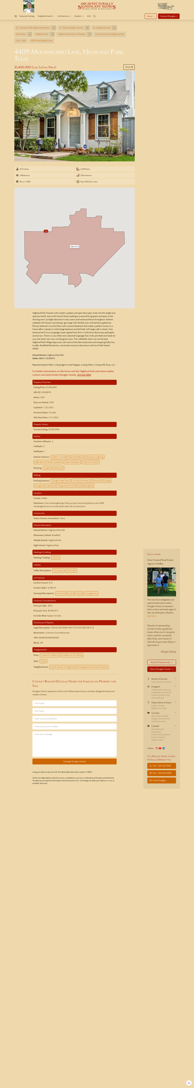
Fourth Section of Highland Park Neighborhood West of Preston (79, 667)
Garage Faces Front (65, 485)
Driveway (96, 480)
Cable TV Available (60, 457)
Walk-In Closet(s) (90, 462)
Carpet (47, 468)
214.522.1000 (84, 374)
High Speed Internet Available (48, 462)
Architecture (63, 16)
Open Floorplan (72, 462)
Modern (78, 16)
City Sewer (58, 570)
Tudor (43, 661)
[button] (74, 246)
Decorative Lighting (94, 457)
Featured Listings (26, 16)
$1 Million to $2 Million (71, 655)
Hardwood (58, 468)
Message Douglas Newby (74, 761)
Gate (70, 593)
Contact (167, 16)
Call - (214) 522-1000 (162, 765)
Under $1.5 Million (49, 655)
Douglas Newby (154, 554)
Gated (80, 485)
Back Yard (60, 593)
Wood (79, 593)
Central (55, 557)
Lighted (89, 485)
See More (151, 616)
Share (127, 67)
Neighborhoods (45, 16)
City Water (71, 570)
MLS (89, 16)
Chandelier (77, 457)
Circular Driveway (81, 480)
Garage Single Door (60, 480)
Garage (107, 480)
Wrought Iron (91, 593)
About (149, 16)
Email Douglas (159, 780)
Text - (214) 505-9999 (162, 773)
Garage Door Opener (44, 485)
